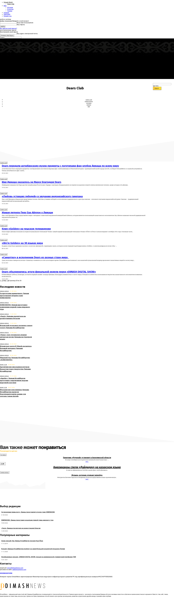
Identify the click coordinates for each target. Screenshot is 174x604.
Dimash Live (8, 16)
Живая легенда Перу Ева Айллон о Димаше (27, 212)
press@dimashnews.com (15, 568)
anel (87, 461)
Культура (10, 9)
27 (2, 280)
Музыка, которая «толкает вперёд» (87, 475)
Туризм (9, 11)
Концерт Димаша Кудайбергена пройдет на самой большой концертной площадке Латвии (33, 549)
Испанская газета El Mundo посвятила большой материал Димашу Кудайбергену (16, 348)
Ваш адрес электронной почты (27, 33)
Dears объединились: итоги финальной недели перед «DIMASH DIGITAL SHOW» (49, 271)
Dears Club (10, 4)
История (10, 7)
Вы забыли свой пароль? (8, 28)
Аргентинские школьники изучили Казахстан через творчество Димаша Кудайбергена (15, 369)
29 (5, 280)
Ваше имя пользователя (25, 23)
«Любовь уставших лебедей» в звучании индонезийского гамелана (42, 196)
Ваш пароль (21, 24)
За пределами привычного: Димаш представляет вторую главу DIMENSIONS (14, 296)
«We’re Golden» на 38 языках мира (22, 243)
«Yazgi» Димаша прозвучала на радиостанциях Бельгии (20, 528)
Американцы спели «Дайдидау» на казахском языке (87, 467)
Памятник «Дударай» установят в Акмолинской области (87, 457)
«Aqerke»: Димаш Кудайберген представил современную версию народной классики (14, 380)
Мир (5, 6)
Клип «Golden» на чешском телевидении (26, 228)
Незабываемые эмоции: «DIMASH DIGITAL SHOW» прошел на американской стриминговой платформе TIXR (38, 557)
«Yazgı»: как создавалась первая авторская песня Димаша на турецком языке (16, 337)
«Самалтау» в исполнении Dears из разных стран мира (35, 257)
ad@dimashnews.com (19, 569)
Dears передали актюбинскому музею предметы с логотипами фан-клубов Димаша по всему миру (60, 165)
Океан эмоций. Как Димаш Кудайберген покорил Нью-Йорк (22, 541)
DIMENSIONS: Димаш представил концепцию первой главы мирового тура (15, 307)
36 (8, 280)
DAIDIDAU (7, 14)
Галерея (6, 13)
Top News (88, 103)
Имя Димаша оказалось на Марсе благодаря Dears (31, 182)
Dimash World (8, 2)
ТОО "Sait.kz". (44, 601)
